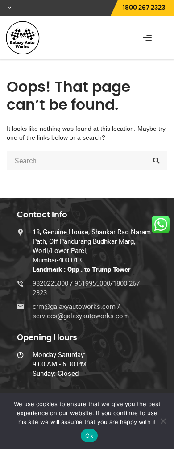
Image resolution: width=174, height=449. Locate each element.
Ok (89, 435)
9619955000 (92, 283)
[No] (162, 420)
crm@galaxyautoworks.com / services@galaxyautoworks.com (81, 311)
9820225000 (51, 283)
